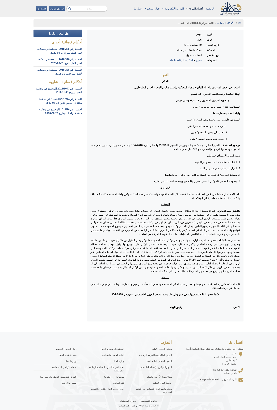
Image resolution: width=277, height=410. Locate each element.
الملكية (189, 60)
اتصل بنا (138, 8)
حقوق (199, 60)
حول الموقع (153, 8)
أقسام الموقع (195, 8)
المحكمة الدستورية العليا (112, 349)
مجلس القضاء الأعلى (162, 349)
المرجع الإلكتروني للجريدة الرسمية (155, 355)
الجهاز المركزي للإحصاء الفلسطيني (155, 367)
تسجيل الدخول (57, 8)
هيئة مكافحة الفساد (67, 355)
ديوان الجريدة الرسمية (66, 349)
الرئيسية (210, 8)
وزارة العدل (118, 361)
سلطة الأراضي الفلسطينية (64, 367)
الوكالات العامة (176, 60)
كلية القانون (118, 383)
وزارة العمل (70, 361)
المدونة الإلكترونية (174, 8)
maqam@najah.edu (210, 379)
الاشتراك (42, 8)
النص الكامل (56, 33)
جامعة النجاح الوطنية (162, 383)
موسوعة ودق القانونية (114, 376)
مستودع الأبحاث (69, 383)
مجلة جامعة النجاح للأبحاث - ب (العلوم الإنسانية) (154, 391)
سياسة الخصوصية (149, 401)
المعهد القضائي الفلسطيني (159, 361)
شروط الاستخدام (128, 401)
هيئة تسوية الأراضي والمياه (159, 376)
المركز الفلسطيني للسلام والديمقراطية (58, 376)
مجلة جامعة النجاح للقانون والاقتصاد (107, 389)
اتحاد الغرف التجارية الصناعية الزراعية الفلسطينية (106, 369)
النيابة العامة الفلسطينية (113, 355)
